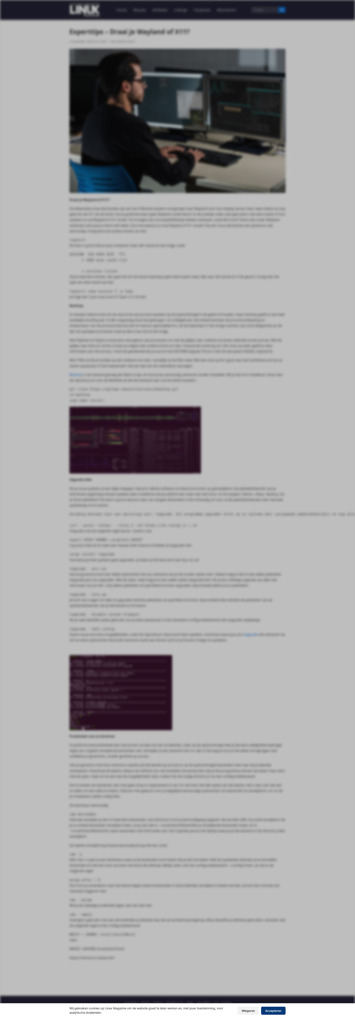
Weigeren (248, 1010)
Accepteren (273, 1010)
